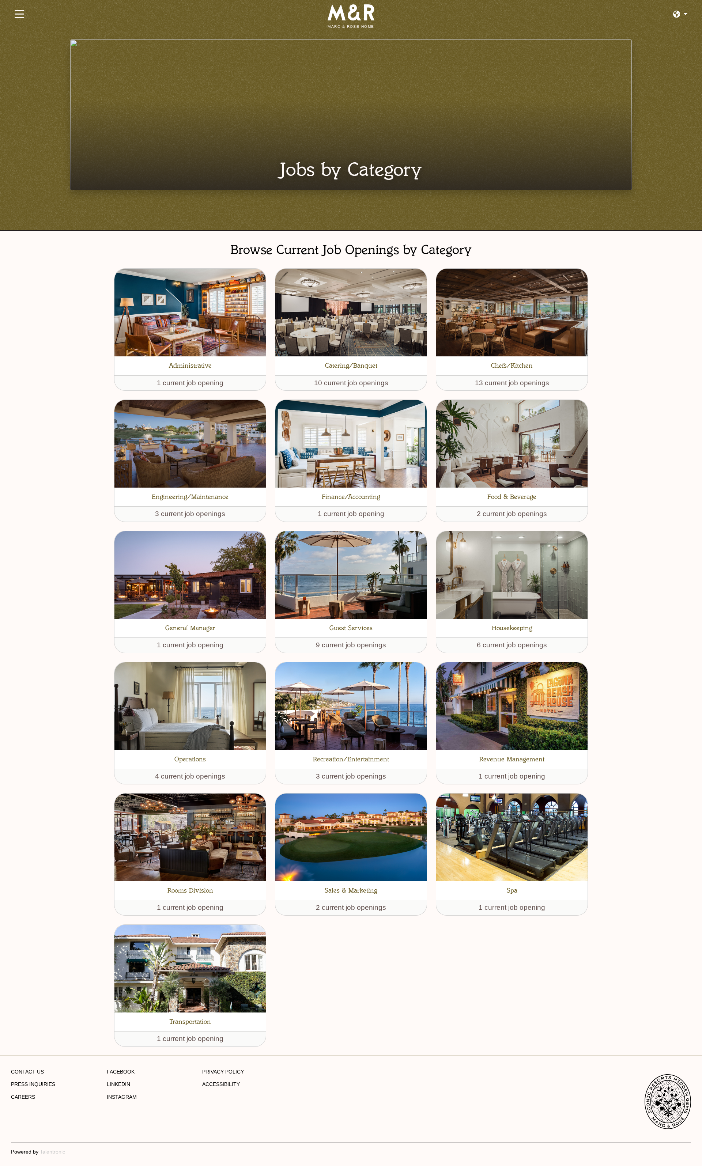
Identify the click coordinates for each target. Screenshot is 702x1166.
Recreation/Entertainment (351, 759)
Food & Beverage (511, 496)
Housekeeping (512, 628)
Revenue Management (511, 759)
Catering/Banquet (351, 365)
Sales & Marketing (351, 890)
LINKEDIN (118, 1084)
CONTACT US (27, 1072)
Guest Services (351, 628)
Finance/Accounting (351, 496)
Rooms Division (190, 890)
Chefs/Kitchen (512, 365)
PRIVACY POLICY (223, 1072)
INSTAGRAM (122, 1097)
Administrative (190, 365)
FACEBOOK (121, 1072)
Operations (190, 759)
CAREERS (23, 1097)
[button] (680, 14)
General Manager (190, 628)
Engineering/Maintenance (190, 496)
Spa (512, 890)
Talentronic (52, 1152)
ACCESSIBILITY (221, 1084)
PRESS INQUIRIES (33, 1084)
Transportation (190, 1021)
